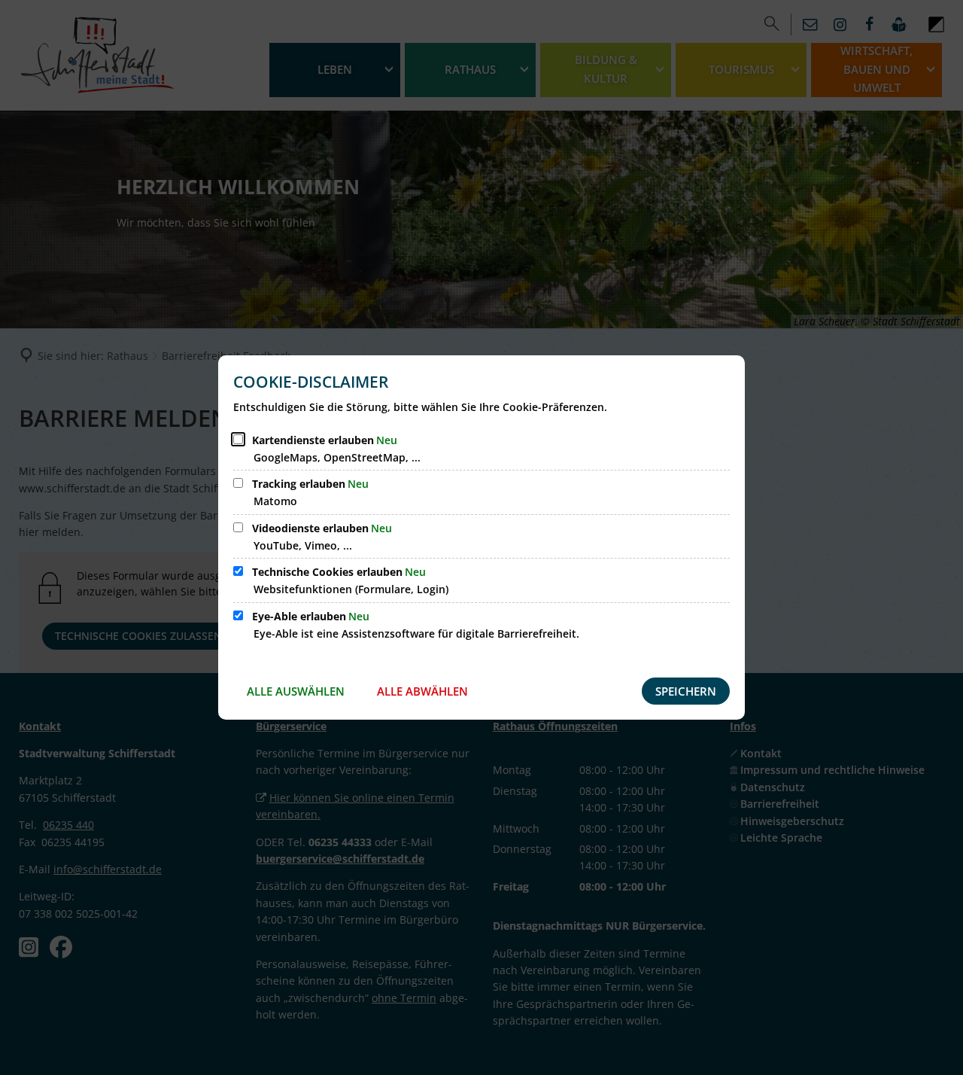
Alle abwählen (422, 691)
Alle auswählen (296, 691)
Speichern (685, 691)
